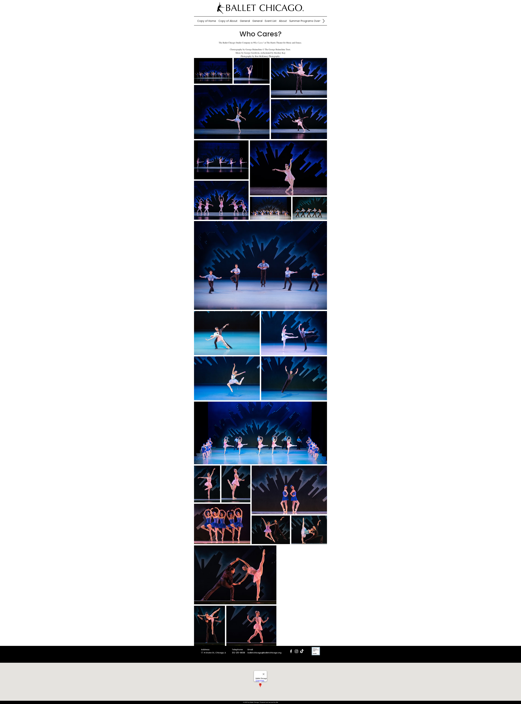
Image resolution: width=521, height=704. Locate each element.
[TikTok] (302, 651)
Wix (277, 702)
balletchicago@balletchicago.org (264, 652)
